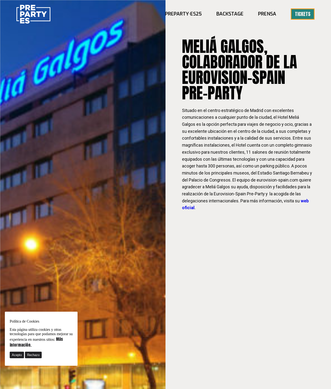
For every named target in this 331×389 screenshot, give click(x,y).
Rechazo (33, 355)
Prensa (267, 14)
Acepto (17, 355)
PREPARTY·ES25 (183, 14)
